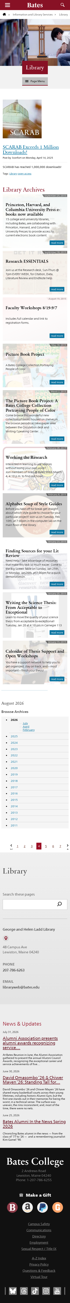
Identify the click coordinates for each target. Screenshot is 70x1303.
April (26, 726)
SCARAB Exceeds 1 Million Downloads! (31, 149)
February (29, 730)
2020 (14, 768)
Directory (39, 1236)
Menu (7, 5)
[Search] (59, 904)
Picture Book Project (25, 354)
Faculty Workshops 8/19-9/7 (31, 307)
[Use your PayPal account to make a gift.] (42, 1207)
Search (62, 5)
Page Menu (38, 81)
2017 (14, 787)
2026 (14, 720)
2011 (14, 825)
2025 (14, 736)
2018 (14, 780)
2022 (14, 755)
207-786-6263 (13, 970)
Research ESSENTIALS (27, 261)
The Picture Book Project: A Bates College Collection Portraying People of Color (32, 405)
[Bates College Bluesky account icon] (13, 1291)
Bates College (35, 1161)
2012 (14, 819)
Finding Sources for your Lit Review (32, 553)
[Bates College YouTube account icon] (57, 1291)
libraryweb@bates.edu (21, 987)
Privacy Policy (39, 1264)
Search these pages (19, 894)
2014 (14, 806)
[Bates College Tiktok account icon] (35, 1291)
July (25, 723)
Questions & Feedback (39, 1271)
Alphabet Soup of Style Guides (34, 503)
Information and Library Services (33, 14)
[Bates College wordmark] (35, 5)
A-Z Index (39, 1258)
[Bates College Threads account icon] (24, 1291)
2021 (14, 761)
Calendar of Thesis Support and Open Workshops (35, 653)
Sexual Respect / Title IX (38, 1249)
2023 (14, 749)
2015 (14, 799)
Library (35, 67)
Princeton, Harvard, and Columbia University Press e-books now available (33, 209)
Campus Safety (39, 1224)
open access (24, 173)
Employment (39, 1242)
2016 (14, 793)
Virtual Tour (39, 1277)
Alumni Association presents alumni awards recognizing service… (30, 1043)
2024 (14, 742)
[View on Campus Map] (6, 938)
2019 (14, 774)
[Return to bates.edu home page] (6, 14)
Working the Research (26, 457)
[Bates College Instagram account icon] (46, 1291)
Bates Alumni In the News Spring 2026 (34, 1124)
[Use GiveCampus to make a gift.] (57, 1207)
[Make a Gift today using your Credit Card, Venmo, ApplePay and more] (12, 1207)
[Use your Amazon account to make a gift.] (27, 1207)
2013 (14, 812)
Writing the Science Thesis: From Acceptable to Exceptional (31, 607)
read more (57, 242)
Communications (38, 1230)
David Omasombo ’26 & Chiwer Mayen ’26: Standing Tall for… (33, 1080)
